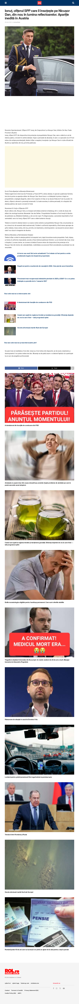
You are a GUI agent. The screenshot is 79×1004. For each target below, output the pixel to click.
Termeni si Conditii (17, 990)
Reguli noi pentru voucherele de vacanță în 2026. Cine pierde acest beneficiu (45, 266)
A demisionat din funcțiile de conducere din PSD (34, 302)
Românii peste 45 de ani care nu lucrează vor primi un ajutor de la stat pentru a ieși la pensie (37, 949)
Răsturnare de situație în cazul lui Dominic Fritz (21, 719)
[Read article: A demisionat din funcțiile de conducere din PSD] (39, 398)
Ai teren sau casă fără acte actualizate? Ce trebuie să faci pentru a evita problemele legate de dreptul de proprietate (43, 254)
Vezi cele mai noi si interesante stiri (17, 294)
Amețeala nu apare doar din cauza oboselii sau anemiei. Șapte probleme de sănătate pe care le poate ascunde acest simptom (38, 484)
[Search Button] (73, 3)
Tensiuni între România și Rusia (16, 834)
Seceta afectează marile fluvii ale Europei (32, 328)
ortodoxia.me (35, 983)
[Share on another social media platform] (72, 368)
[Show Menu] (6, 3)
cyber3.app (15, 983)
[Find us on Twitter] (60, 988)
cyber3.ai (8, 983)
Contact (19, 977)
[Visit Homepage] (39, 3)
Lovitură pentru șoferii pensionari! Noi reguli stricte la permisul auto (28, 777)
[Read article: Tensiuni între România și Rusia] (39, 807)
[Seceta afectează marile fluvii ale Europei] (10, 334)
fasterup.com (25, 983)
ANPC (19, 993)
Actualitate (16, 22)
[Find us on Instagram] (56, 988)
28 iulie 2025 (8, 22)
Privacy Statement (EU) (31, 990)
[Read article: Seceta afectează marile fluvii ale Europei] (39, 865)
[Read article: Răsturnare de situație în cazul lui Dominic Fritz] (39, 692)
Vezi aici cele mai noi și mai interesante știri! (20, 343)
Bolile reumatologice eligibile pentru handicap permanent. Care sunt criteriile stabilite (34, 602)
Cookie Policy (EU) (10, 993)
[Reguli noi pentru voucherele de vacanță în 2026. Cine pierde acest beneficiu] (10, 272)
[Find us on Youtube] (64, 988)
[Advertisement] (39, 112)
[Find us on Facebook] (53, 988)
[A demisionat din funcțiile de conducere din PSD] (10, 309)
